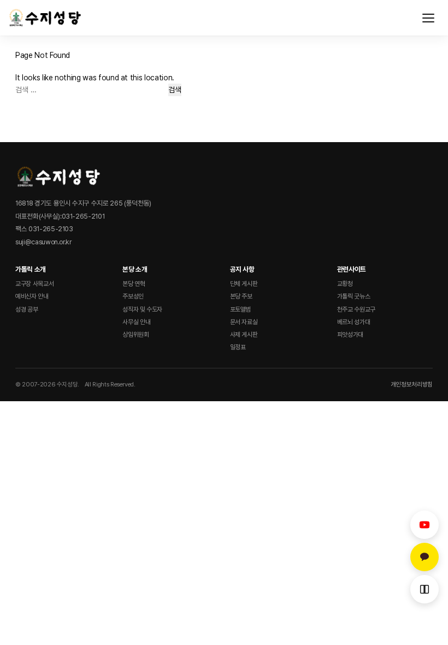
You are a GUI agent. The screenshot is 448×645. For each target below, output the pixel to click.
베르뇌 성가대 (353, 322)
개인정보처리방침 (412, 384)
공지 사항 (242, 269)
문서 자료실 (244, 322)
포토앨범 (240, 309)
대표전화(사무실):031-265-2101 (59, 216)
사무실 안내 (136, 322)
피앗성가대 (350, 334)
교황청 (345, 284)
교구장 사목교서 (34, 284)
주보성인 (133, 296)
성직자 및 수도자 (142, 309)
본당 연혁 (133, 284)
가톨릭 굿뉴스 (353, 296)
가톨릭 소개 (30, 269)
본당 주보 (241, 296)
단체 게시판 (244, 284)
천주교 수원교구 (356, 309)
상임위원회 (135, 334)
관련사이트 (351, 269)
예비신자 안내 (32, 296)
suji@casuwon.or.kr (43, 242)
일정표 (238, 347)
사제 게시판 (244, 334)
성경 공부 (26, 309)
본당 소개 (134, 269)
